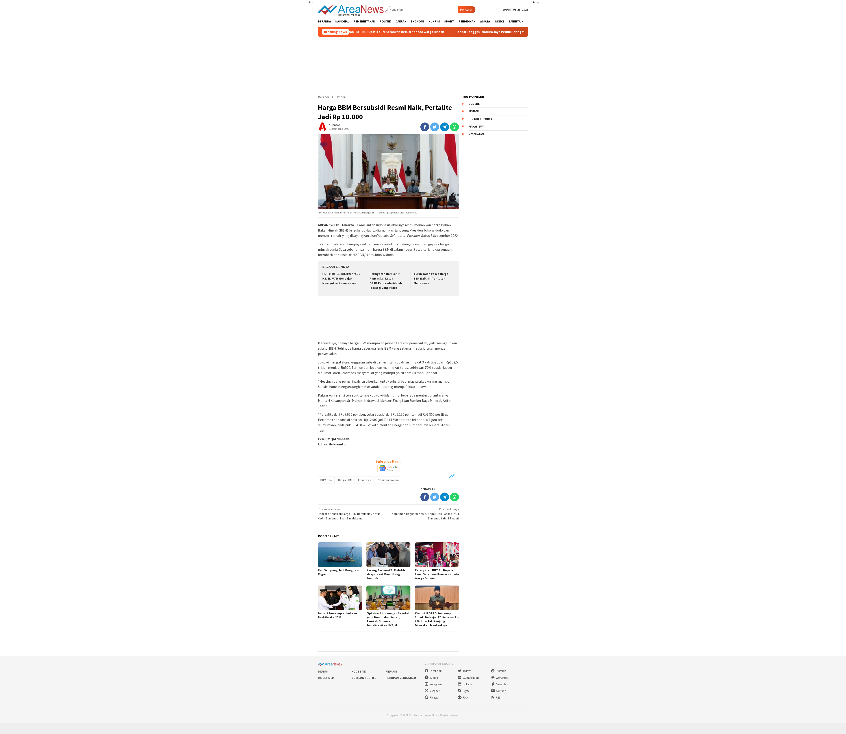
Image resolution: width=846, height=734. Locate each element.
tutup (310, 2)
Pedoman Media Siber (401, 678)
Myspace (435, 691)
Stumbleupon (471, 678)
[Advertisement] (301, 80)
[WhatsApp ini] (454, 126)
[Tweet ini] (434, 126)
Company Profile (364, 678)
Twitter (467, 671)
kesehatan (476, 134)
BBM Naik (326, 480)
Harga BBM (345, 480)
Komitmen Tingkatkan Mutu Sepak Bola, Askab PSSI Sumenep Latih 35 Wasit (425, 513)
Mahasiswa (476, 126)
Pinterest (501, 671)
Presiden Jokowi (388, 480)
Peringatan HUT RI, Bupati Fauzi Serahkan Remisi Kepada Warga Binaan (352, 32)
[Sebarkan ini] (424, 126)
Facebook (436, 671)
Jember (474, 111)
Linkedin (468, 684)
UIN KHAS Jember (480, 119)
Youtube (501, 691)
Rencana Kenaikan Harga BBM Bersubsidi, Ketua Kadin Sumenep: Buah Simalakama (349, 513)
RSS (498, 697)
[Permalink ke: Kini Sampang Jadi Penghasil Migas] (340, 554)
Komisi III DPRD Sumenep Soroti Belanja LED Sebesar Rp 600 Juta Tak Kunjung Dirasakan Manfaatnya (437, 619)
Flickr (466, 697)
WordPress (502, 678)
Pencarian (466, 9)
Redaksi (391, 671)
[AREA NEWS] (352, 9)
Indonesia (364, 480)
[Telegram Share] (444, 126)
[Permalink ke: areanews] (322, 127)
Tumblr (434, 678)
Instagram (436, 684)
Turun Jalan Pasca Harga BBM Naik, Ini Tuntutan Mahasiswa (431, 278)
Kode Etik (359, 671)
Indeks (323, 671)
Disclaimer (326, 678)
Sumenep (475, 104)
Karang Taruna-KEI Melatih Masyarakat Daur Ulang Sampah (385, 574)
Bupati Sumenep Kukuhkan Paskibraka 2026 (337, 615)
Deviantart (502, 684)
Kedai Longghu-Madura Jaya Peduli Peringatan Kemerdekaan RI (467, 32)
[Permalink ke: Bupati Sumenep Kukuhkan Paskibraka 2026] (340, 598)
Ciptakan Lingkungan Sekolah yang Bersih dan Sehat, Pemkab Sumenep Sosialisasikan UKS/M (388, 619)
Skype (466, 691)
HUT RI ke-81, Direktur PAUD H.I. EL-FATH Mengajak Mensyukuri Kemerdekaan (341, 278)
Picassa (434, 697)
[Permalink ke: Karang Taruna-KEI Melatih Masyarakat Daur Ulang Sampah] (388, 554)
